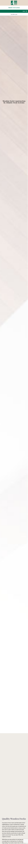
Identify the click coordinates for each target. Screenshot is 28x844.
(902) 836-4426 (14, 14)
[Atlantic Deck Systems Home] (14, 2)
